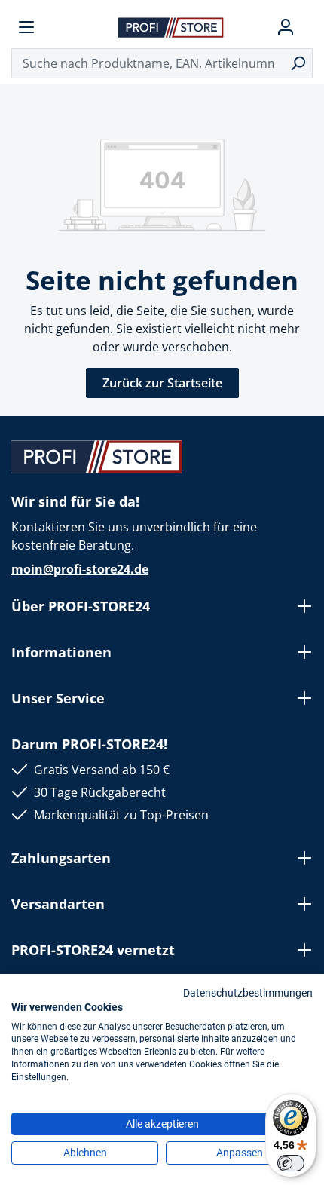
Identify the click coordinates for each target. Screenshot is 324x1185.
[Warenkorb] (307, 27)
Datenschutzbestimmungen (248, 993)
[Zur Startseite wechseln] (171, 27)
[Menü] (26, 27)
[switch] (290, 1163)
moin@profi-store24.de (79, 569)
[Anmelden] (286, 27)
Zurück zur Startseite (162, 383)
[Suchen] (298, 63)
